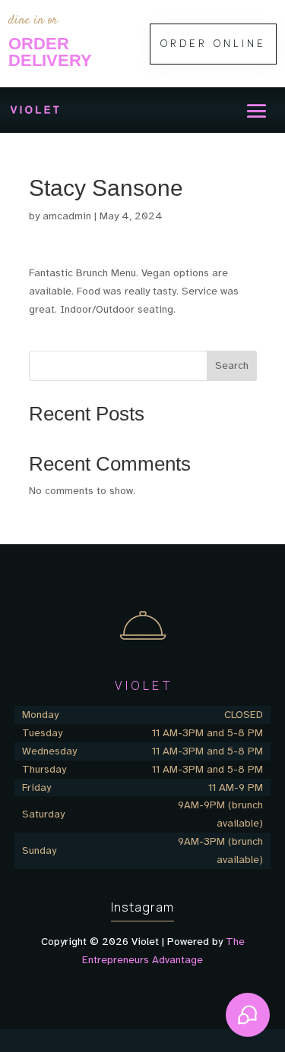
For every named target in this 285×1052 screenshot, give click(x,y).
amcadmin (67, 215)
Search (232, 365)
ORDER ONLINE (213, 43)
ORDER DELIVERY (50, 52)
